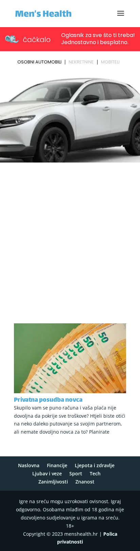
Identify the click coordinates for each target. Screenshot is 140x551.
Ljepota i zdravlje (95, 465)
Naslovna (28, 465)
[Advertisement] (70, 238)
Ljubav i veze (47, 473)
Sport (75, 473)
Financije (57, 465)
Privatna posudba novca (48, 400)
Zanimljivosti (53, 481)
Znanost (84, 481)
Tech (95, 473)
